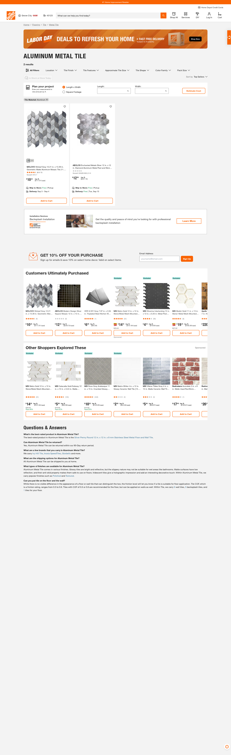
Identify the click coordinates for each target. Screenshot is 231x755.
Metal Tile (54, 24)
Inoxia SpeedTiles (52, 453)
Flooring (36, 24)
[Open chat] (229, 37)
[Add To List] (65, 106)
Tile (44, 24)
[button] (196, 76)
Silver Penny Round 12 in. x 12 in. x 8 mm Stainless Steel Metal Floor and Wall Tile (113, 437)
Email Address (146, 253)
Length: (100, 86)
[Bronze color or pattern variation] (32, 160)
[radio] (63, 87)
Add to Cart (46, 200)
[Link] (46, 154)
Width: (138, 86)
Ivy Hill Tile (37, 453)
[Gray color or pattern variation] (28, 160)
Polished (57, 475)
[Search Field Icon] (163, 15)
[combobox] (108, 15)
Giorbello (66, 453)
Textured (70, 475)
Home (26, 24)
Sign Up (187, 258)
